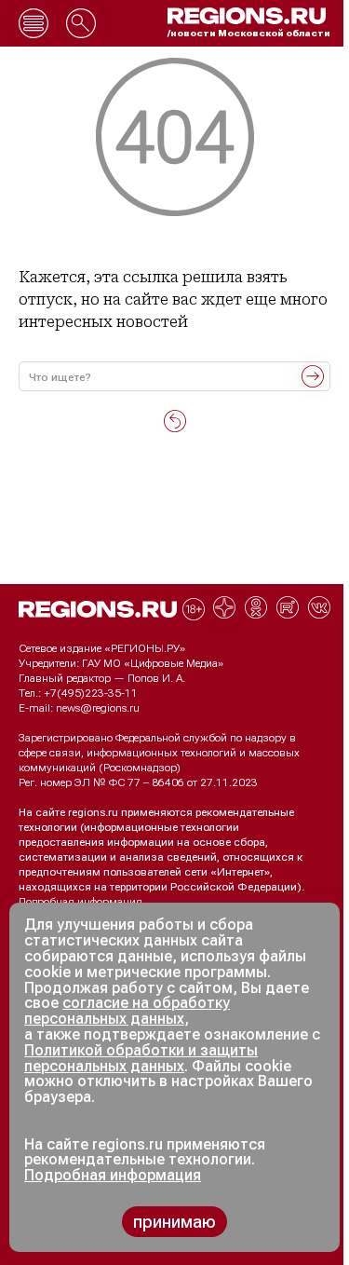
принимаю (174, 1221)
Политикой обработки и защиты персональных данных (141, 1058)
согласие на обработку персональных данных (127, 1010)
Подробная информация (80, 901)
